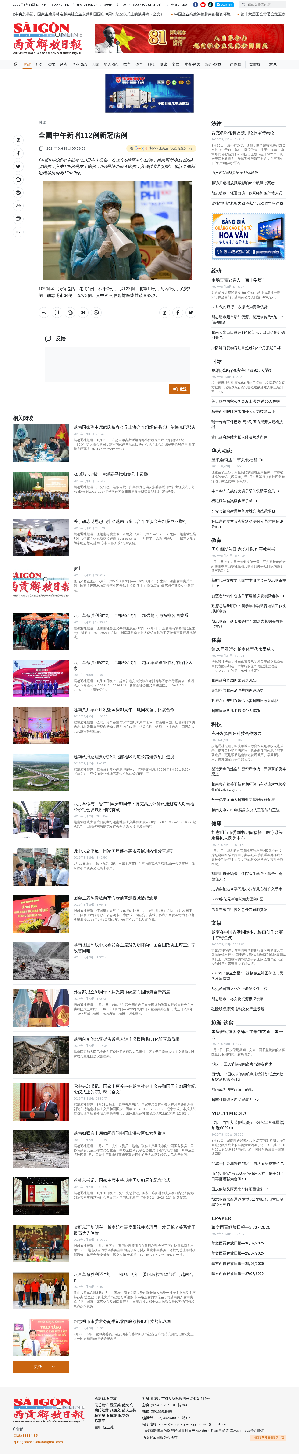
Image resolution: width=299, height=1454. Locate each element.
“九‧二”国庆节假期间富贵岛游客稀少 (241, 1064)
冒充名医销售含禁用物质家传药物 (242, 132)
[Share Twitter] (18, 166)
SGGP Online (61, 4)
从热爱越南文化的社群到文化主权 (239, 988)
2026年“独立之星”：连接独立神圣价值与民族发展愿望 (247, 976)
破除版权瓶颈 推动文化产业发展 (237, 1009)
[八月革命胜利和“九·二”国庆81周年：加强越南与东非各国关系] (41, 631)
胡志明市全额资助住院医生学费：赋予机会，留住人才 (248, 876)
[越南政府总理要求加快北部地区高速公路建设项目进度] (41, 772)
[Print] (18, 192)
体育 (139, 64)
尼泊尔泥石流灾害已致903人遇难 (242, 370)
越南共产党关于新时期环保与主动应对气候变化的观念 (248, 787)
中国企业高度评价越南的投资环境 (124, 14)
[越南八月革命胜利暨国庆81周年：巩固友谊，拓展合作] (41, 725)
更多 (38, 1366)
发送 (183, 389)
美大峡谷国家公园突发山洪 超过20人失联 (245, 401)
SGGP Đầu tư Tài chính (148, 4)
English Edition (87, 4)
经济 (63, 64)
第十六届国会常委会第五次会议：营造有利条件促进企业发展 (212, 14)
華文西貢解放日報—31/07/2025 (241, 1227)
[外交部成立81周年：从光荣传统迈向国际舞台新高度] (41, 1008)
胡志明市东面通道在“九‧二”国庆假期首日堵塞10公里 (247, 1202)
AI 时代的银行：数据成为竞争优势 (239, 307)
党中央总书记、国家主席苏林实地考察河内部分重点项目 (126, 850)
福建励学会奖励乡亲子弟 (232, 501)
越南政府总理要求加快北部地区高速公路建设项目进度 (124, 756)
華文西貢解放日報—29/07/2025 (237, 1253)
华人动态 (111, 64)
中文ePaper (179, 4)
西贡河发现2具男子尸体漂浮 (234, 172)
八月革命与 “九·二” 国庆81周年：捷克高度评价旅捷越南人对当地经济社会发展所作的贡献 (134, 806)
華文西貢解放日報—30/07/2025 (237, 1243)
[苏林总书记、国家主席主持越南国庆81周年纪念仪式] (41, 1196)
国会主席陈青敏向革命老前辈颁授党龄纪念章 (116, 897)
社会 (39, 64)
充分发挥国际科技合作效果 (236, 733)
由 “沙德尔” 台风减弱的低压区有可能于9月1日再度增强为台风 (247, 1176)
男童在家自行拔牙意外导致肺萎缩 (239, 909)
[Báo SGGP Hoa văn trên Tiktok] (210, 4)
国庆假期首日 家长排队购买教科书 (243, 549)
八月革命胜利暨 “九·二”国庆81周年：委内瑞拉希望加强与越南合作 (133, 1277)
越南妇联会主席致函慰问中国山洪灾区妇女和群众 (120, 1133)
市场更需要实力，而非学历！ (238, 279)
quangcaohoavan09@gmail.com (38, 1442)
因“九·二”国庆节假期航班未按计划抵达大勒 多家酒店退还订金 (247, 1076)
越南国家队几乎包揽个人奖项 (235, 711)
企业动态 (79, 64)
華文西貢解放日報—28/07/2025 (237, 1263)
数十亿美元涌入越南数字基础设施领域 (243, 799)
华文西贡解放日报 (48, 38)
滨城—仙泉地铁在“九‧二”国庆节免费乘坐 (245, 1163)
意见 (273, 64)
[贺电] (41, 584)
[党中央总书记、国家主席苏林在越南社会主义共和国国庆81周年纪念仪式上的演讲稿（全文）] (41, 1102)
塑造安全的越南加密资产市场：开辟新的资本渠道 (248, 771)
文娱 (175, 64)
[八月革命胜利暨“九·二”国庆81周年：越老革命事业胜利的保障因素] (41, 678)
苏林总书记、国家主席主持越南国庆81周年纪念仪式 (122, 1180)
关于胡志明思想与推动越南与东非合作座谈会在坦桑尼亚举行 (130, 521)
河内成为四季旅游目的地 (232, 1089)
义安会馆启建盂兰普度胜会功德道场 (241, 511)
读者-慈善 (192, 64)
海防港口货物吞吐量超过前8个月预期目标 (246, 348)
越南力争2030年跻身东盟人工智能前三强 (245, 810)
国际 (95, 64)
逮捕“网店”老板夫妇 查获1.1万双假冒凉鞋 (245, 203)
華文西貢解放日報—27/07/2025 (237, 1273)
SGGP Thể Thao (115, 4)
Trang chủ (16, 64)
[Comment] (18, 219)
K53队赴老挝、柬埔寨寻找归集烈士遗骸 (111, 474)
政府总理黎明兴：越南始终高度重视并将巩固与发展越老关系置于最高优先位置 (135, 1230)
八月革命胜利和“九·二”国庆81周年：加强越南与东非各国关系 (131, 615)
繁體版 (255, 64)
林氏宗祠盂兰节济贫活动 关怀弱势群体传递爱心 (247, 524)
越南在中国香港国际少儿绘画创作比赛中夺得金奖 (247, 935)
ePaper (221, 1218)
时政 (27, 64)
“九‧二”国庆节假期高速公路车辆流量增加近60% (247, 1125)
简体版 (235, 64)
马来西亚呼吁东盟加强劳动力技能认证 (243, 411)
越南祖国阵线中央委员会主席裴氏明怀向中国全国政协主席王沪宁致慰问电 (135, 947)
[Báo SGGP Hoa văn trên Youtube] (203, 4)
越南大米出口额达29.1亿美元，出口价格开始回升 (248, 335)
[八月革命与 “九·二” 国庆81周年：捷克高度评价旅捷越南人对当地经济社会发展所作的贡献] (41, 819)
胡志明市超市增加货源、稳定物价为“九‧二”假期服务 (247, 319)
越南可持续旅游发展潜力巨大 (235, 1099)
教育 (127, 64)
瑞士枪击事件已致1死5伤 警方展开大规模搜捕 (247, 424)
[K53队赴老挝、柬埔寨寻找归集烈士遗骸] (41, 490)
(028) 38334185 (26, 1435)
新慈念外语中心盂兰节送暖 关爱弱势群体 (245, 596)
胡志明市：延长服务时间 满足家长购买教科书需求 (247, 624)
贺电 (78, 568)
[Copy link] (18, 205)
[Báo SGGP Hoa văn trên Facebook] (195, 4)
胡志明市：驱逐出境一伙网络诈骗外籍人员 (246, 193)
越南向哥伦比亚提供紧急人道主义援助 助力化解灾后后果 (127, 1039)
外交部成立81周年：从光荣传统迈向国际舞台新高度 (122, 991)
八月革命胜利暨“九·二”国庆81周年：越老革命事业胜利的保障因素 (133, 665)
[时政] (18, 232)
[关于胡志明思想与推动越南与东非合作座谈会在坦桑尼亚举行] (41, 537)
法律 (51, 64)
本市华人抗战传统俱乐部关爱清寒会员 (243, 491)
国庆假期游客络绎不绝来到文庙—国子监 (247, 1034)
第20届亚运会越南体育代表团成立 (243, 649)
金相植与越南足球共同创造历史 (237, 690)
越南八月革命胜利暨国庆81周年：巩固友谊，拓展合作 (124, 709)
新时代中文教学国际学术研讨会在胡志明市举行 (248, 583)
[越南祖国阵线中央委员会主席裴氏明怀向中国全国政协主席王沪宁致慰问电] (41, 961)
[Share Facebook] (18, 153)
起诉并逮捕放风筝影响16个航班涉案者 (243, 183)
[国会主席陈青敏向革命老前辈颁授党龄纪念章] (41, 914)
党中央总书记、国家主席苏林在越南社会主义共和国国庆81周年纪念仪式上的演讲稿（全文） (135, 1089)
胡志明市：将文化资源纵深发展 (237, 999)
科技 (151, 64)
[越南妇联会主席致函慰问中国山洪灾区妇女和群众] (41, 1149)
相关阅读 (23, 418)
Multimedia (229, 1113)
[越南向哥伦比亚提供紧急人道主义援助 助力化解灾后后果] (41, 1055)
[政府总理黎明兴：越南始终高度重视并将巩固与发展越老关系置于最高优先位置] (41, 1243)
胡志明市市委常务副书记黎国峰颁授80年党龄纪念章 (122, 1321)
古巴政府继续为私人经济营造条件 (239, 437)
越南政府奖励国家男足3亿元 (234, 680)
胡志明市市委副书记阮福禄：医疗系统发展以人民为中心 (247, 835)
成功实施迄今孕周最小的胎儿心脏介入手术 (246, 889)
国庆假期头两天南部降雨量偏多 (237, 1189)
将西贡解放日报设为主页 (268, 1437)
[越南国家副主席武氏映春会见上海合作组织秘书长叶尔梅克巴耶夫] (41, 443)
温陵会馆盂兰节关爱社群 (235, 459)
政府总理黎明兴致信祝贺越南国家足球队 (245, 700)
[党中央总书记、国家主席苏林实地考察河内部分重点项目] (41, 867)
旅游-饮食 (213, 64)
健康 (163, 64)
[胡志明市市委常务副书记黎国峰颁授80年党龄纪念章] (41, 1337)
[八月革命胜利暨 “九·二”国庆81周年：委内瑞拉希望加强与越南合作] (41, 1290)
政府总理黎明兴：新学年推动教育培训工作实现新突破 (248, 608)
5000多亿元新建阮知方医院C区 (237, 899)
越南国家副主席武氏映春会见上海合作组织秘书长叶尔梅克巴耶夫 (135, 427)
